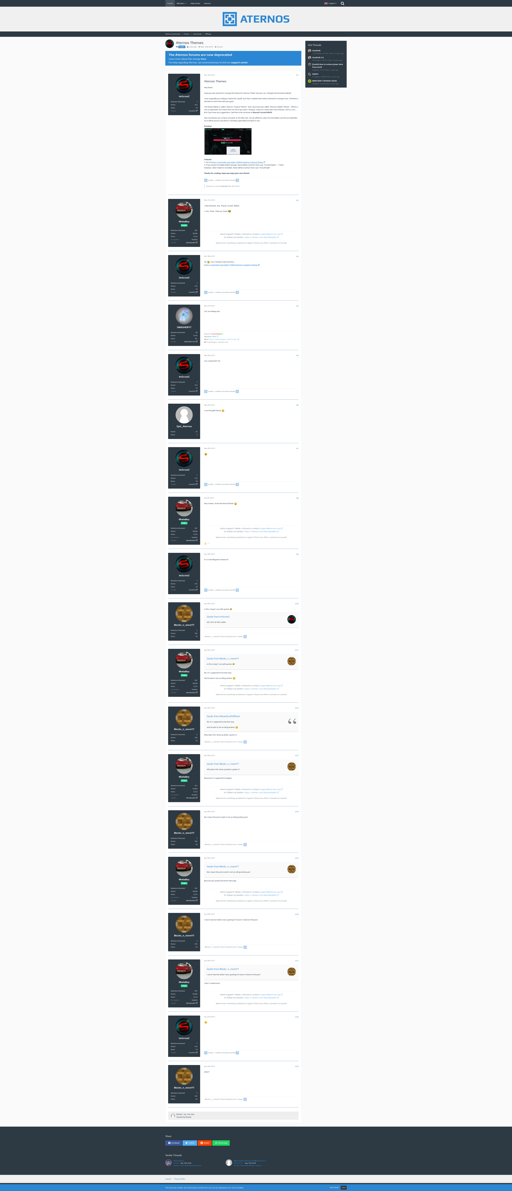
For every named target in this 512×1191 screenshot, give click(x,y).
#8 (297, 498)
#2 (297, 200)
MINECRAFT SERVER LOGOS (324, 81)
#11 (297, 650)
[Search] (342, 3)
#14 (297, 812)
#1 (297, 75)
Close (344, 1187)
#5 (297, 355)
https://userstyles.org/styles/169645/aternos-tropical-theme (237, 162)
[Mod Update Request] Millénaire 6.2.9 (250, 1161)
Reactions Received (178, 102)
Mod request (178, 1161)
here (203, 58)
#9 (297, 554)
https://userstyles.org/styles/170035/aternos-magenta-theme (230, 265)
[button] (330, 3)
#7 (297, 448)
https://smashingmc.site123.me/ (223, 339)
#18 (297, 1017)
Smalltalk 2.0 (318, 57)
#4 (297, 306)
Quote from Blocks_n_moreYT (223, 658)
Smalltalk (316, 50)
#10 (297, 604)
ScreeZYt (192, 111)
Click (214, 336)
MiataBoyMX (190, 243)
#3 (297, 256)
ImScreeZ (193, 47)
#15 (297, 858)
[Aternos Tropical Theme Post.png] (228, 141)
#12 (297, 708)
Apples (315, 74)
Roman (179, 1114)
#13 (297, 755)
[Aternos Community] (256, 19)
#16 (297, 914)
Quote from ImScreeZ (218, 616)
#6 (297, 405)
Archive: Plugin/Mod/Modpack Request (187, 1165)
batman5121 (238, 1163)
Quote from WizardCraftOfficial (223, 716)
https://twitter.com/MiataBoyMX (260, 237)
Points (173, 105)
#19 (297, 1066)
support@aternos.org (270, 234)
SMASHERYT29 (189, 342)
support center (239, 62)
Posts (173, 108)
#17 (297, 961)
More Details (334, 1187)
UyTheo (176, 1163)
